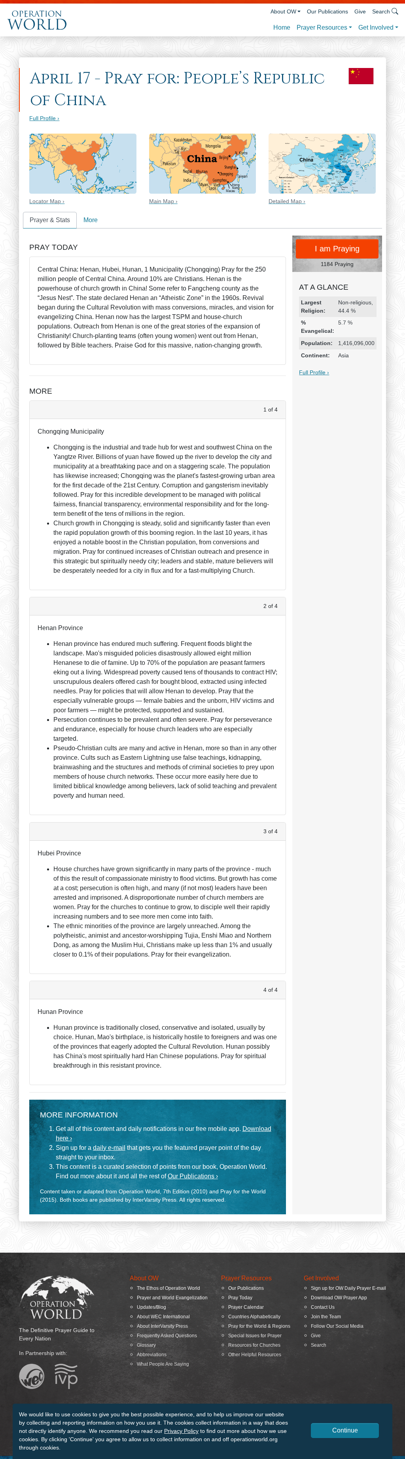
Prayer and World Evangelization (172, 1297)
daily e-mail (109, 1147)
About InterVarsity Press (162, 1326)
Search (318, 1345)
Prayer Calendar (246, 1307)
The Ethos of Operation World (168, 1288)
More (90, 220)
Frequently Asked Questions (167, 1335)
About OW (283, 11)
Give (360, 11)
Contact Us (323, 1307)
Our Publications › (193, 1176)
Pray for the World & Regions (259, 1326)
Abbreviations (152, 1354)
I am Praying (337, 248)
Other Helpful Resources (254, 1354)
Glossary (146, 1345)
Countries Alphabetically (254, 1316)
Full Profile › (44, 118)
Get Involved (376, 27)
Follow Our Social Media (337, 1326)
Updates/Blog (151, 1307)
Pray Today (240, 1297)
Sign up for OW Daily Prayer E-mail (348, 1288)
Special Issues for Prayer (255, 1335)
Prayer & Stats (50, 220)
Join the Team (326, 1316)
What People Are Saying (163, 1364)
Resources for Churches (254, 1345)
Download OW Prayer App (339, 1297)
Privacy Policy (181, 1431)
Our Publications (327, 11)
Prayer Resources (322, 27)
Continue (345, 1430)
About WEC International (163, 1316)
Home (281, 27)
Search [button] (381, 11)
